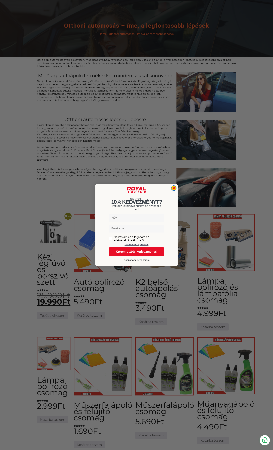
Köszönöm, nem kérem (136, 260)
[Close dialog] (173, 188)
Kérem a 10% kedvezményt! (136, 251)
